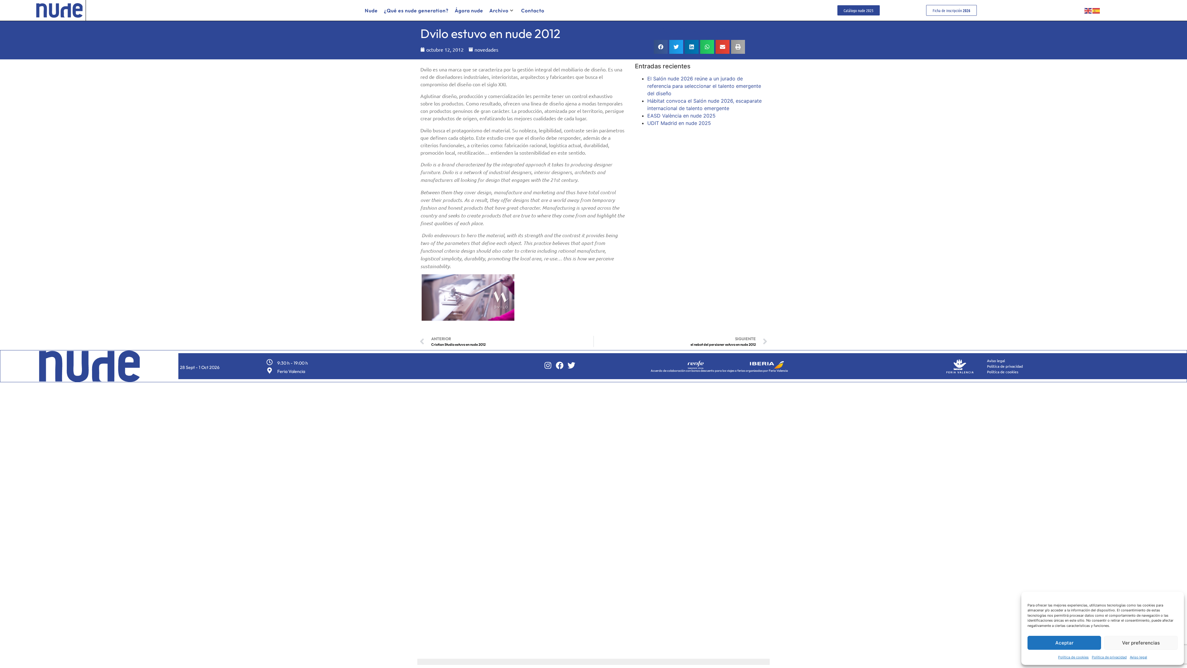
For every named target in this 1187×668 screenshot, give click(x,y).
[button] (661, 47)
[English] (1088, 10)
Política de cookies (1073, 657)
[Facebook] (560, 365)
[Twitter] (571, 365)
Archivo (498, 10)
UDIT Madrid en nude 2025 (679, 123)
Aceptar (1064, 643)
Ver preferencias (1141, 643)
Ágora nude (469, 10)
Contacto (532, 10)
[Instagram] (548, 365)
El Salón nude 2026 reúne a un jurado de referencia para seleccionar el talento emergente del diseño (704, 85)
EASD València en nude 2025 (681, 116)
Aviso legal (1138, 657)
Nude (371, 10)
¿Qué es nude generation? (416, 10)
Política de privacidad (1109, 657)
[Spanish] (1096, 10)
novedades (486, 49)
